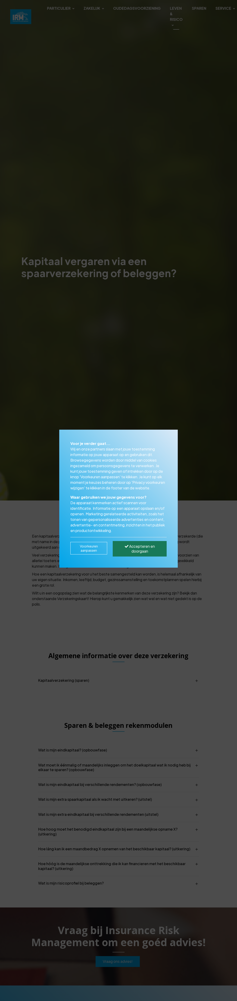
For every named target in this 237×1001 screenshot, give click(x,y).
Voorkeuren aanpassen (89, 548)
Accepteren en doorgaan (141, 549)
